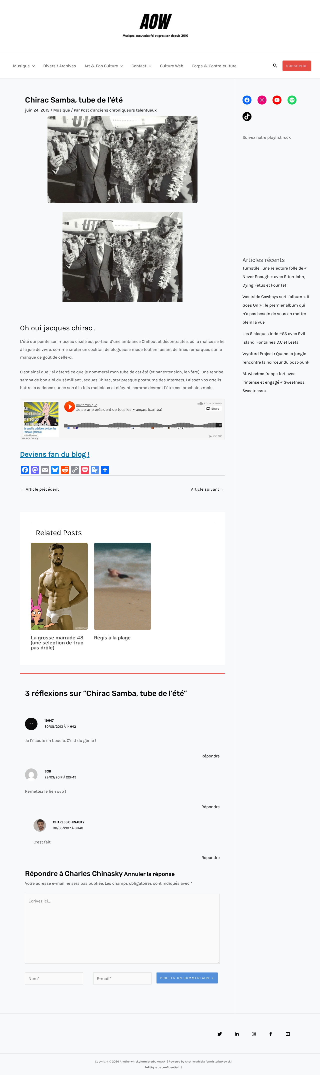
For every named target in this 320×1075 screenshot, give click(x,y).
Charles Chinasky (93, 873)
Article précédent (39, 489)
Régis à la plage (112, 638)
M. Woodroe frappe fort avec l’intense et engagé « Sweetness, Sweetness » (274, 382)
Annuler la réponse (149, 874)
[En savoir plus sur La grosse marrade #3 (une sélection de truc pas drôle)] (59, 585)
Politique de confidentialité (163, 1067)
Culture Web (171, 65)
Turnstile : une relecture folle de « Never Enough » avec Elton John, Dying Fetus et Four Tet (274, 277)
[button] (32, 65)
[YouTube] (288, 1034)
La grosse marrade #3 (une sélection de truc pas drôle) (57, 643)
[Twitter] (220, 1034)
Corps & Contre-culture (214, 65)
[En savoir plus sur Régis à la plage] (122, 585)
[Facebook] (270, 1034)
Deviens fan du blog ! (55, 454)
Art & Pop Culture (101, 65)
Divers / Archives (59, 65)
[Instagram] (254, 1034)
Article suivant (207, 489)
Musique (21, 65)
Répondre (211, 755)
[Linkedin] (236, 1034)
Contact (139, 65)
